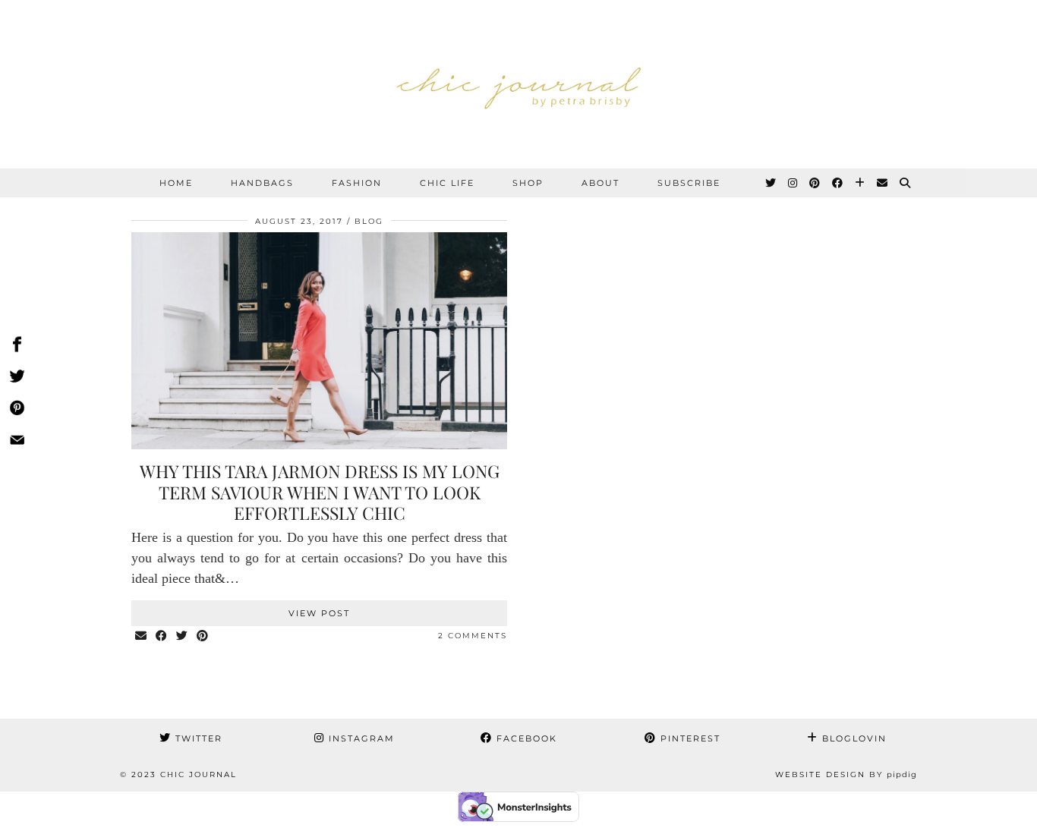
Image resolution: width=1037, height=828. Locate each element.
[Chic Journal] (518, 84)
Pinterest (688, 738)
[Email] (883, 182)
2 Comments (472, 636)
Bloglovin (852, 738)
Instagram (360, 738)
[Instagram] (793, 182)
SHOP (528, 183)
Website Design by (846, 774)
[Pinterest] (815, 182)
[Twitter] (771, 182)
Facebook (525, 738)
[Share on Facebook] (162, 636)
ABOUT (600, 183)
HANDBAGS (262, 183)
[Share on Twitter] (182, 636)
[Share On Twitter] (17, 379)
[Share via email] (141, 636)
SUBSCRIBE (688, 183)
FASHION (357, 183)
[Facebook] (838, 182)
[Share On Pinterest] (17, 411)
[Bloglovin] (860, 182)
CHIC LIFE (447, 183)
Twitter (197, 738)
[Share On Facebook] (17, 347)
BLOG (369, 221)
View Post (319, 613)
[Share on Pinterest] (203, 636)
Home (176, 183)
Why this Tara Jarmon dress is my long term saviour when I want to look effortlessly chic (320, 491)
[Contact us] (17, 442)
